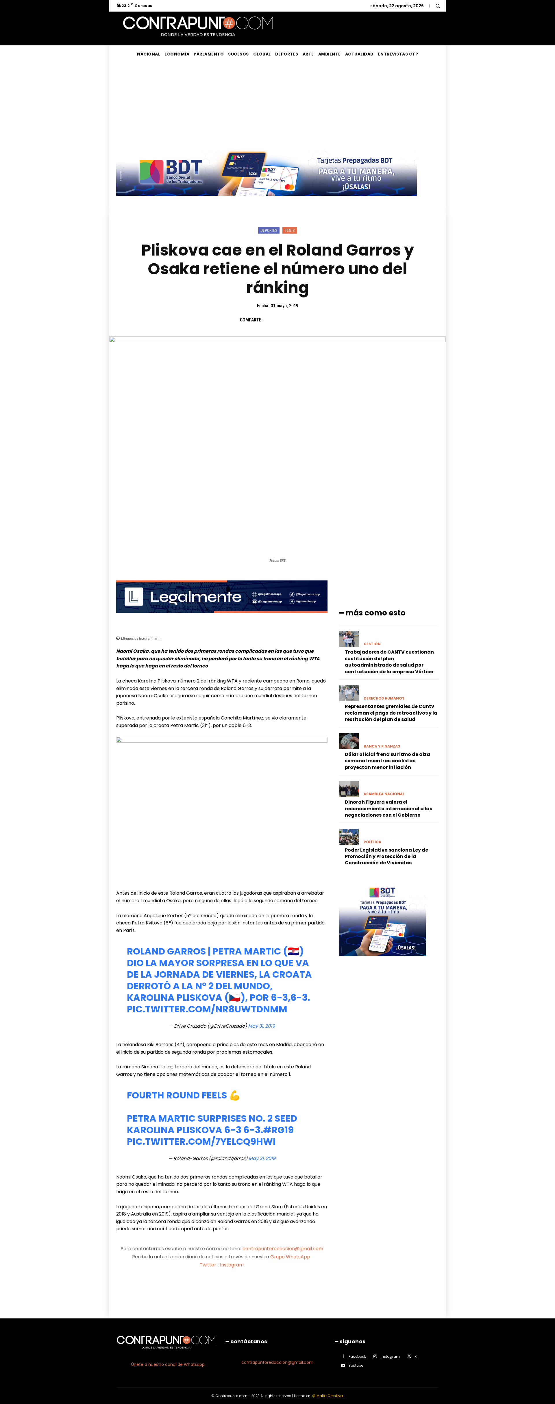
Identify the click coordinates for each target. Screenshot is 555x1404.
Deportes (268, 230)
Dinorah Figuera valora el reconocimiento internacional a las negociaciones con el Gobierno (388, 808)
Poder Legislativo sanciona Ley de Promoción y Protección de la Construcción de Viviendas (386, 856)
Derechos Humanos (384, 698)
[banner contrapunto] (222, 617)
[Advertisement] (277, 106)
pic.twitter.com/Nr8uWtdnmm (207, 1008)
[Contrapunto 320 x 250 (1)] (382, 960)
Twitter (208, 1264)
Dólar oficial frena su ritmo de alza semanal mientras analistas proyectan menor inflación (387, 761)
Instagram (232, 1264)
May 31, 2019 (261, 1026)
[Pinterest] (296, 320)
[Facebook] (269, 320)
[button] (437, 6)
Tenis (290, 230)
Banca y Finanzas (382, 746)
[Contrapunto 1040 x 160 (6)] (266, 200)
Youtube (356, 1365)
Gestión (372, 644)
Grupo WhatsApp (290, 1256)
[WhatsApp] (309, 320)
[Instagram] (375, 1356)
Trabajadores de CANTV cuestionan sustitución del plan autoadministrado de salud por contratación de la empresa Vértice (389, 662)
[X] (283, 320)
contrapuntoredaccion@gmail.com (283, 1248)
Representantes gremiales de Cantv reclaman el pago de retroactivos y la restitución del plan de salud (391, 713)
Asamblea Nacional (384, 794)
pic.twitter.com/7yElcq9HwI (201, 1141)
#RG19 (278, 1129)
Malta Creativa (330, 1395)
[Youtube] (343, 1365)
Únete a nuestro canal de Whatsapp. (168, 1364)
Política (372, 842)
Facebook (357, 1356)
